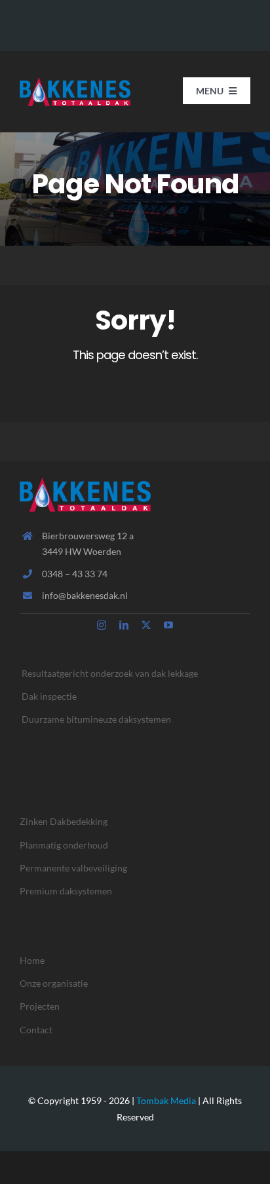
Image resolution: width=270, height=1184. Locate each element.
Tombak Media (166, 1100)
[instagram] (101, 625)
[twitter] (146, 625)
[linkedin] (123, 625)
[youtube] (168, 625)
